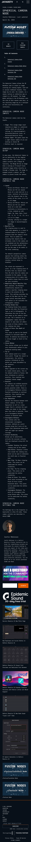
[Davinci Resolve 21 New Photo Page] (15, 612)
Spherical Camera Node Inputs (15, 60)
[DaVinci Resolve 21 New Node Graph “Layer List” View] (15, 704)
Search (23, 585)
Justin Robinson (9, 17)
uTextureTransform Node (10, 778)
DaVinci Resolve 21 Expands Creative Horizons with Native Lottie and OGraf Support (15, 690)
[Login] (17, 1)
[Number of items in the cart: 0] (22, 1)
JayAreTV (14, 552)
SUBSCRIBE (15, 826)
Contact (5, 821)
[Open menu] (28, 2)
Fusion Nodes (17, 7)
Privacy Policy (9, 838)
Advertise (5, 808)
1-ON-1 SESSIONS (7, 806)
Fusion (4, 7)
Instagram (5, 813)
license (5, 819)
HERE (8, 516)
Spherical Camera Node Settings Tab (15, 77)
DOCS (4, 817)
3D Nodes (9, 7)
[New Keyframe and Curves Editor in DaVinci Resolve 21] (15, 632)
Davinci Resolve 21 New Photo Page (14, 621)
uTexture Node (7, 797)
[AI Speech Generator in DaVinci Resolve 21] (15, 737)
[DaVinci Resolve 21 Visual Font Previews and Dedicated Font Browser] (15, 655)
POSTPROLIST (6, 812)
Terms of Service (21, 838)
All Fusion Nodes (22, 45)
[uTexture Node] (15, 789)
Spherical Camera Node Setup (17, 66)
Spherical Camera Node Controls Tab (15, 71)
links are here (9, 561)
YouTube (5, 810)
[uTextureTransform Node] (15, 770)
